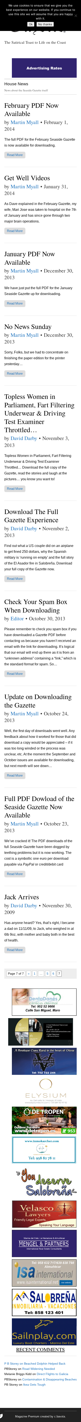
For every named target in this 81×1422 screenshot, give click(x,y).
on (14, 1363)
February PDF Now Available (31, 109)
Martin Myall (25, 122)
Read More (15, 155)
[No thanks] (75, 15)
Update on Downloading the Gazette (38, 700)
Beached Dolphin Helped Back (44, 1363)
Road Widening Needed (38, 1368)
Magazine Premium (27, 1416)
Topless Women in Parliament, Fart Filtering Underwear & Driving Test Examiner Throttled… (39, 413)
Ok (31, 24)
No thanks (45, 24)
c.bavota (59, 1416)
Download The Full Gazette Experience (31, 515)
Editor (17, 618)
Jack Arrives (21, 896)
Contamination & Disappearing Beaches (49, 1379)
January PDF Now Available (29, 257)
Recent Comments (40, 1349)
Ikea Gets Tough (34, 1384)
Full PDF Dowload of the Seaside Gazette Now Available (39, 807)
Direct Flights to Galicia (52, 1374)
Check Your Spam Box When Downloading (35, 605)
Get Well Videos (27, 177)
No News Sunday (28, 326)
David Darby (24, 438)
